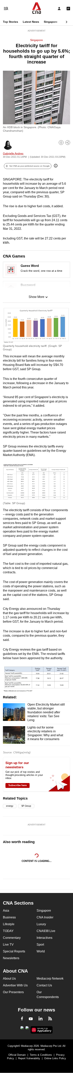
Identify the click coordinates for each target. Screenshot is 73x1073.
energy (9, 806)
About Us (9, 978)
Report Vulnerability (29, 1058)
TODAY (8, 931)
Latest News (31, 21)
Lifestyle (8, 924)
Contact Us (44, 985)
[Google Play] (22, 1029)
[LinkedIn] (40, 1019)
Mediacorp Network (50, 978)
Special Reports (14, 951)
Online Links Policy (55, 1058)
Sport (40, 944)
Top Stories (10, 21)
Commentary (12, 937)
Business (9, 917)
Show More (36, 296)
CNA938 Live (46, 931)
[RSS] (50, 1019)
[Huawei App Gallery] (42, 1030)
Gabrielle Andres (13, 153)
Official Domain (17, 1054)
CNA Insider (45, 917)
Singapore (50, 21)
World (41, 951)
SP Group (26, 806)
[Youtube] (31, 1019)
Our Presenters (13, 992)
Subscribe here (17, 785)
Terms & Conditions (41, 1054)
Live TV (8, 944)
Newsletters (11, 958)
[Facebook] (22, 1019)
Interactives (44, 937)
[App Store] (27, 1029)
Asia (6, 910)
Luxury (41, 924)
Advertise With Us (15, 985)
